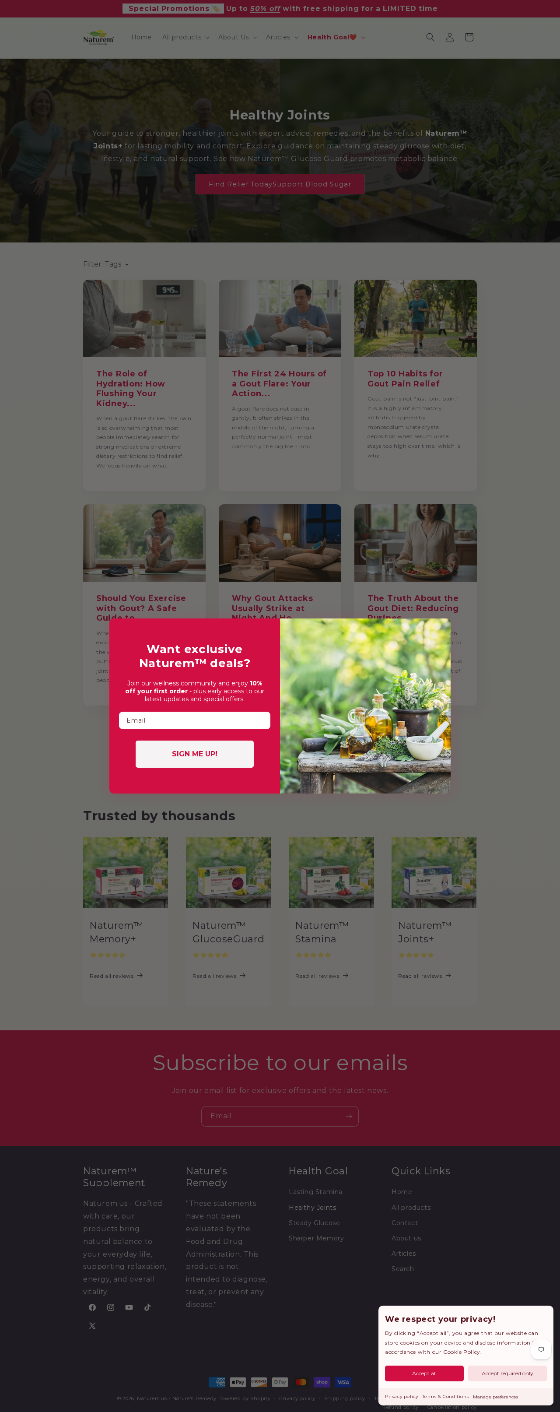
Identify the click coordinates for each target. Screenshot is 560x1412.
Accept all (424, 1373)
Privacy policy (401, 1396)
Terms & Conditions (445, 1396)
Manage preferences (495, 1397)
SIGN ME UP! (194, 754)
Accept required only (507, 1373)
